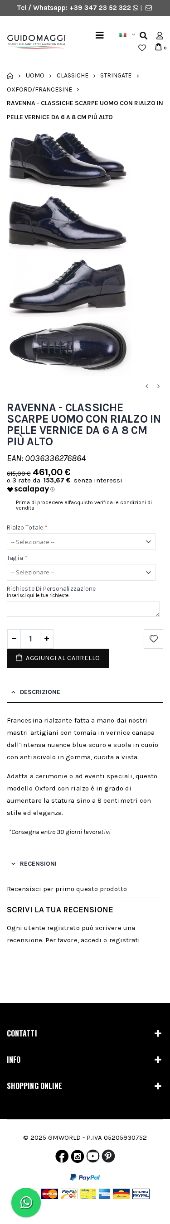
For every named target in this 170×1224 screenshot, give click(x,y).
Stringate (115, 75)
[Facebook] (62, 1158)
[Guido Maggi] (33, 42)
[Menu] (100, 35)
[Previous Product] (146, 386)
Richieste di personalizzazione (51, 589)
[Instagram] (77, 1158)
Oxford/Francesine (39, 89)
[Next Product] (158, 386)
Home (10, 75)
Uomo (35, 75)
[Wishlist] (142, 48)
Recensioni (38, 863)
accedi (91, 940)
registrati (125, 940)
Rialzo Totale (27, 527)
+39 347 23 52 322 (101, 8)
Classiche (72, 75)
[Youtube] (93, 1158)
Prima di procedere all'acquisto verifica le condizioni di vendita (84, 505)
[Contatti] (148, 8)
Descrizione (40, 692)
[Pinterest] (108, 1158)
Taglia (17, 558)
